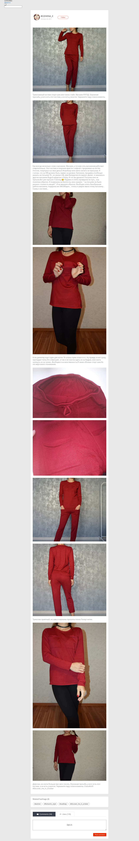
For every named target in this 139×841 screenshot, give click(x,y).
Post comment (100, 835)
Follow (63, 17)
